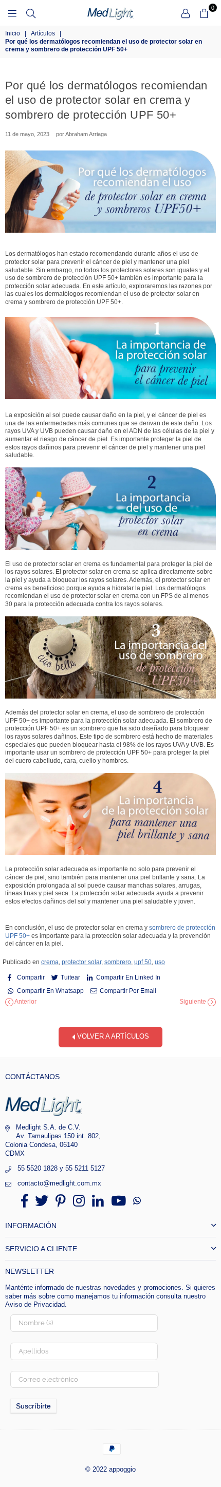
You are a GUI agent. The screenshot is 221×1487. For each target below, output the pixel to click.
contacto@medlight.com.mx (59, 1183)
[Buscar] (31, 13)
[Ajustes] (185, 13)
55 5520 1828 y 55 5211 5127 (61, 1168)
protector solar (81, 962)
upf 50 (143, 962)
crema (50, 962)
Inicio (12, 33)
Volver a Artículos (112, 1036)
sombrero (117, 962)
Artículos (43, 33)
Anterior (24, 1001)
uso (160, 962)
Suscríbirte (33, 1406)
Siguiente (193, 1001)
